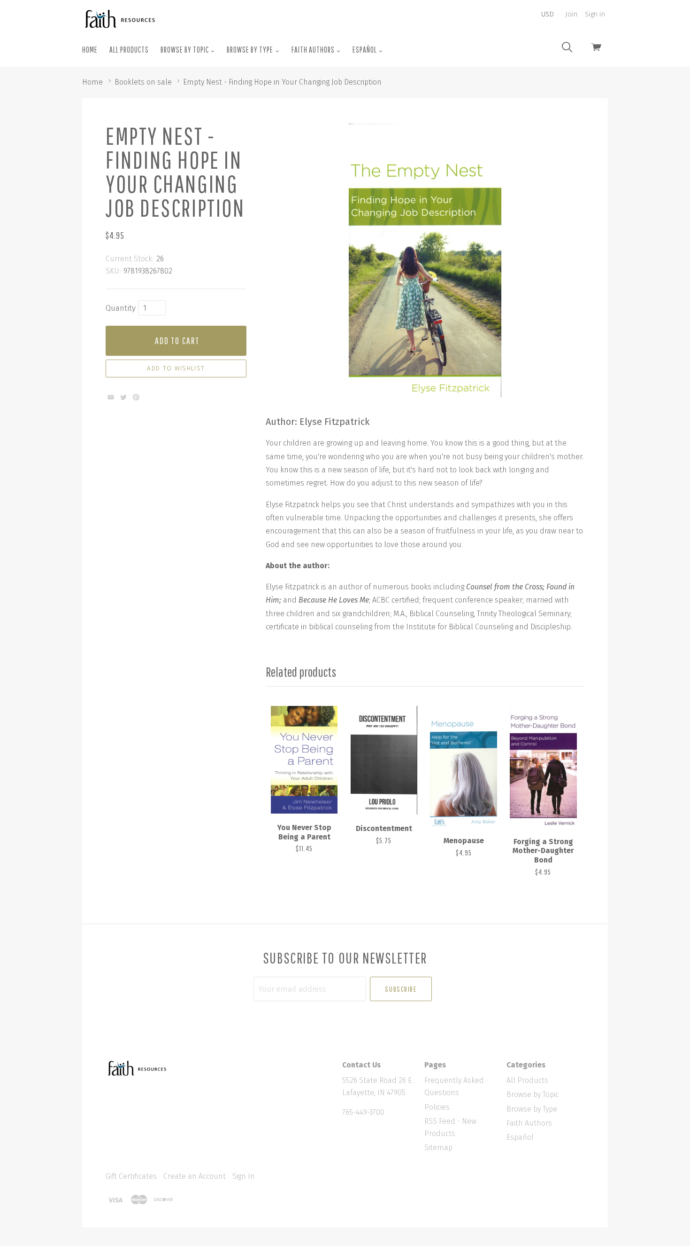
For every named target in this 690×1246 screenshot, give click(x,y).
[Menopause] (463, 766)
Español (365, 49)
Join (571, 14)
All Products (129, 49)
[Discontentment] (384, 760)
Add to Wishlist (176, 368)
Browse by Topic (185, 49)
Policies (437, 1107)
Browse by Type (251, 49)
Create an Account (194, 1176)
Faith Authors (313, 49)
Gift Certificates (131, 1176)
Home (90, 49)
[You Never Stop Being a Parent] (304, 759)
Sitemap (438, 1147)
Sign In (243, 1176)
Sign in (595, 14)
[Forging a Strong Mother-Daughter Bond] (543, 766)
